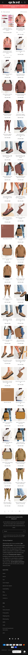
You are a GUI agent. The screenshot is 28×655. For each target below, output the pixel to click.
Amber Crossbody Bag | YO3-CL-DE (20, 423)
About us (5, 595)
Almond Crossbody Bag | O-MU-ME (7, 259)
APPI (4, 633)
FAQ (3, 606)
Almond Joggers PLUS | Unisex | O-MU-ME (20, 279)
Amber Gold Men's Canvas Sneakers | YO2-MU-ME (20, 503)
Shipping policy (6, 615)
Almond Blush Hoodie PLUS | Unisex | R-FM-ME (20, 95)
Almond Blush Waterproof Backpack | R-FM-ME (20, 177)
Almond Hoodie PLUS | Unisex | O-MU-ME (20, 259)
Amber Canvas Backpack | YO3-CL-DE (7, 423)
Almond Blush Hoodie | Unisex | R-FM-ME (7, 115)
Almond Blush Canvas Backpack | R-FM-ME (21, 75)
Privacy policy (6, 612)
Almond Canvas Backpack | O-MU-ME (20, 239)
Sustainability (6, 588)
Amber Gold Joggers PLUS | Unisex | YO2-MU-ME (20, 483)
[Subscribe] (23, 531)
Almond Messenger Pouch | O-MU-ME (7, 341)
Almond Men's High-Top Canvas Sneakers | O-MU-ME (7, 320)
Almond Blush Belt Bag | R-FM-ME (7, 75)
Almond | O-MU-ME (7, 402)
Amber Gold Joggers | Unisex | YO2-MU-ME (7, 503)
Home (4, 573)
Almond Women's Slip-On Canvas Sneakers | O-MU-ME (7, 382)
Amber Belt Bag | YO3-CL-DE (20, 403)
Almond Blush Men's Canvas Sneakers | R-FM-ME (20, 135)
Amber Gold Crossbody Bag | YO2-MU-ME (7, 463)
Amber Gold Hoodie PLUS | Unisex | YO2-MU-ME (20, 463)
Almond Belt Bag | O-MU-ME (20, 52)
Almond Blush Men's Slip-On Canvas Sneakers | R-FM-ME (20, 156)
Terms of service (6, 609)
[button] (2, 2)
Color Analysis (6, 582)
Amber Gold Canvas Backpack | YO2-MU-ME (20, 443)
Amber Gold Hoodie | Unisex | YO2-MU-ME (7, 483)
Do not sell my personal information (8, 629)
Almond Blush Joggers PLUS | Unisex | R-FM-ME (20, 115)
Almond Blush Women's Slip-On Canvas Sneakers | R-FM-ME (7, 218)
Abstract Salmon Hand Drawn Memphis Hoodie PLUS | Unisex (20, 29)
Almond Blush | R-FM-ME (7, 238)
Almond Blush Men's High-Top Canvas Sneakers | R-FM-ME (7, 156)
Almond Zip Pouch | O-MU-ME (20, 382)
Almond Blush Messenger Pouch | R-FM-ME (7, 177)
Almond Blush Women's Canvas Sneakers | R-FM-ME (7, 197)
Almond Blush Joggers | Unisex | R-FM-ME (7, 135)
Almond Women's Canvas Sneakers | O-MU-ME (7, 361)
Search (4, 576)
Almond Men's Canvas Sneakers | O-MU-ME (20, 299)
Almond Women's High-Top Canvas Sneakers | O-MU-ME (21, 361)
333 (19, 511)
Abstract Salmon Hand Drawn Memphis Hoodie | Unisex (7, 52)
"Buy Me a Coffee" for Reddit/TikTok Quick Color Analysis (7, 29)
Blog (4, 592)
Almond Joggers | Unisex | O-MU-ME (7, 299)
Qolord (5, 649)
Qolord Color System (7, 585)
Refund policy (6, 619)
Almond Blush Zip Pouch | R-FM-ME (20, 218)
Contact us (5, 598)
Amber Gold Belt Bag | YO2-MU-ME (7, 443)
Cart (4, 579)
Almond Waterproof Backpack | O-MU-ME (20, 341)
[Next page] (23, 511)
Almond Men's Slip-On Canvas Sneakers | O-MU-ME (20, 320)
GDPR (4, 622)
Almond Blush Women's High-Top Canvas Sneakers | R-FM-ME (20, 197)
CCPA (4, 625)
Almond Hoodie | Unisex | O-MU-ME (7, 279)
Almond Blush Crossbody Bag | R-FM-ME (7, 95)
